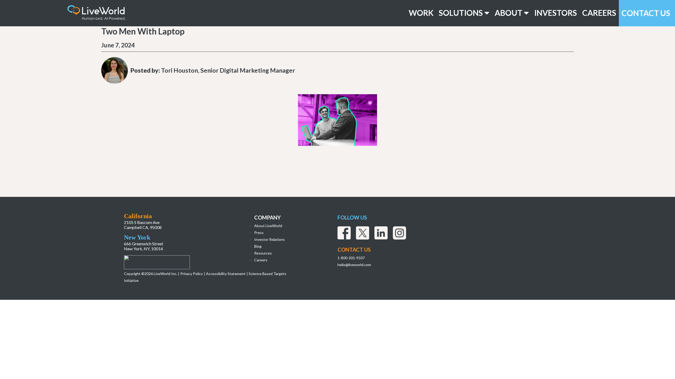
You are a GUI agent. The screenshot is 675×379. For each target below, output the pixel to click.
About (509, 12)
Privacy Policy (191, 273)
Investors (555, 12)
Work (421, 12)
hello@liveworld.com (354, 264)
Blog (258, 246)
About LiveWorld (268, 225)
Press (259, 232)
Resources (263, 253)
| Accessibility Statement (224, 273)
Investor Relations (269, 239)
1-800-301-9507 (351, 258)
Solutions (461, 12)
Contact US (354, 249)
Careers (599, 12)
